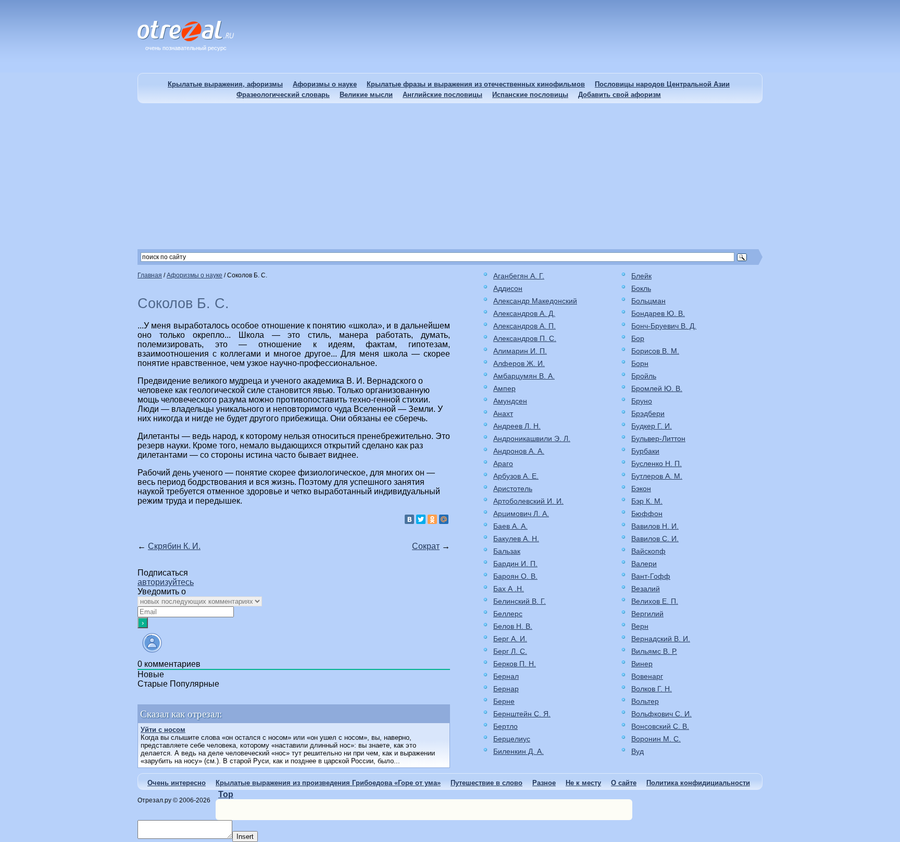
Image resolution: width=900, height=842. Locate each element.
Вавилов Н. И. (655, 526)
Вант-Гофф (650, 576)
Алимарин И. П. (520, 351)
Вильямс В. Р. (654, 651)
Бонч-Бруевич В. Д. (663, 326)
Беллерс (507, 613)
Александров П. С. (524, 338)
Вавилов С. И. (655, 538)
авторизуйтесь (166, 582)
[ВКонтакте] (409, 519)
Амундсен (510, 401)
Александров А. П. (524, 326)
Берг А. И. (510, 638)
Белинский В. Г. (519, 601)
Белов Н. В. (512, 626)
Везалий (645, 588)
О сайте (623, 783)
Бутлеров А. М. (656, 476)
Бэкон (641, 488)
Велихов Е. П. (654, 601)
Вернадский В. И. (660, 638)
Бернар (506, 689)
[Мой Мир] (443, 519)
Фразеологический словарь (283, 95)
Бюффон (646, 513)
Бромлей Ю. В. (656, 388)
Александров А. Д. (524, 313)
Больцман (648, 301)
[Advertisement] (450, 176)
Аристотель (512, 488)
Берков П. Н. (514, 664)
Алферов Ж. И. (519, 363)
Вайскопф (648, 551)
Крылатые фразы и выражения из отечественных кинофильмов (476, 84)
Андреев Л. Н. (517, 426)
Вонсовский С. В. (660, 726)
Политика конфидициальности (698, 783)
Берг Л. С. (510, 651)
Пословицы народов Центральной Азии (662, 84)
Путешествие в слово (486, 783)
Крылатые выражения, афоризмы (225, 84)
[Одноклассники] (432, 519)
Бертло (505, 726)
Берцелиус (511, 739)
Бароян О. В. (515, 576)
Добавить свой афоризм (619, 95)
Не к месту (583, 783)
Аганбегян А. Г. (518, 276)
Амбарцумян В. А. (524, 376)
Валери (644, 563)
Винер (642, 664)
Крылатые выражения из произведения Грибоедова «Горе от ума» (328, 783)
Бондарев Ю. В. (658, 313)
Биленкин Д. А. (518, 751)
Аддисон (507, 288)
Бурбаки (645, 451)
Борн (639, 363)
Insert (245, 836)
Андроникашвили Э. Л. (531, 438)
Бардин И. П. (515, 563)
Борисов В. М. (655, 351)
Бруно (641, 401)
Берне (504, 701)
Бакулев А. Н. (516, 538)
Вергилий (647, 613)
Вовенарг (647, 676)
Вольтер (645, 701)
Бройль (643, 376)
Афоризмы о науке (325, 84)
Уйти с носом (163, 730)
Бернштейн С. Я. (522, 714)
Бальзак (506, 551)
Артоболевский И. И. (528, 501)
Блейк (641, 276)
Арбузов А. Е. (516, 476)
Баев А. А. (510, 526)
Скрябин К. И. (174, 546)
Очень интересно (176, 783)
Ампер (504, 388)
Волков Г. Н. (651, 689)
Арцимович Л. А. (521, 513)
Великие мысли (366, 95)
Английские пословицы (442, 95)
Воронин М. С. (656, 739)
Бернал (506, 676)
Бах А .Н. (508, 588)
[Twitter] (421, 519)
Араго (503, 463)
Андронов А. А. (518, 451)
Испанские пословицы (530, 95)
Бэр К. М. (646, 501)
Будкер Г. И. (651, 426)
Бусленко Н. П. (656, 463)
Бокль (641, 288)
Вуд (637, 751)
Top (225, 794)
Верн (639, 626)
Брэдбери (648, 413)
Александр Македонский (535, 301)
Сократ (426, 546)
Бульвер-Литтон (658, 438)
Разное (544, 783)
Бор (637, 338)
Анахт (503, 413)
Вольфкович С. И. (661, 714)
